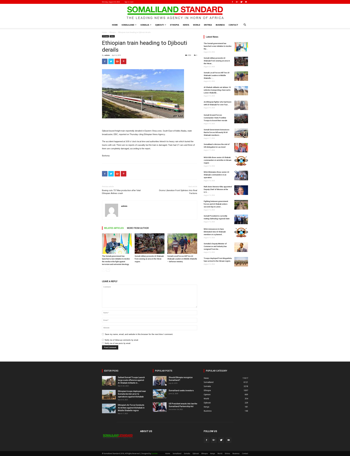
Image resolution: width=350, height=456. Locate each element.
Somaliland (128, 25)
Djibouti (159, 25)
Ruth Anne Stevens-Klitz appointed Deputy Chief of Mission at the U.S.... (218, 189)
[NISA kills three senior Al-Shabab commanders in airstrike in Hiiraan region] (241, 161)
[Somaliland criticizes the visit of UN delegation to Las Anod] (241, 147)
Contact (233, 25)
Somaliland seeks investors (181, 390)
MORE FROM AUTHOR (138, 228)
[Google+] (237, 2)
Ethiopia (174, 25)
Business (220, 25)
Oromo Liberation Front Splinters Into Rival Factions (178, 192)
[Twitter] (241, 2)
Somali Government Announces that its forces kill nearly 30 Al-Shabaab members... (216, 132)
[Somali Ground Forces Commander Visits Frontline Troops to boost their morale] (241, 118)
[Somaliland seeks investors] (160, 394)
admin (107, 55)
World (196, 25)
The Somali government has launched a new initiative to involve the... (217, 46)
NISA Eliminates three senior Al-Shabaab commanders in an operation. (217, 175)
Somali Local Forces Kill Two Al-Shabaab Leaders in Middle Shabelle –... (217, 75)
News (112, 36)
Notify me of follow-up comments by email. (122, 340)
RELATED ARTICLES (114, 228)
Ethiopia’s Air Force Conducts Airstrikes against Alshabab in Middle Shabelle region (131, 408)
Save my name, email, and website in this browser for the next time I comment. (139, 334)
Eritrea (208, 25)
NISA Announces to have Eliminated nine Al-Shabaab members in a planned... (215, 232)
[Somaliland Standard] (175, 13)
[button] (244, 25)
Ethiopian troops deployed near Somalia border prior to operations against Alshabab (132, 394)
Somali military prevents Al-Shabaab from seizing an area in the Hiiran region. (149, 259)
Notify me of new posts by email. (118, 343)
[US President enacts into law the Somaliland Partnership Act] (160, 407)
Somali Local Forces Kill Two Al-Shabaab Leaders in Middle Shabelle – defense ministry (182, 259)
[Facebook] (232, 2)
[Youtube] (246, 2)
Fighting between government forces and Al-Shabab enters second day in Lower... (216, 204)
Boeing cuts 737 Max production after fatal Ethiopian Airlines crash (121, 192)
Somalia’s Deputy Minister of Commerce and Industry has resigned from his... (215, 246)
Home (115, 25)
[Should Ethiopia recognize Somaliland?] (160, 381)
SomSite (154, 453)
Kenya (186, 25)
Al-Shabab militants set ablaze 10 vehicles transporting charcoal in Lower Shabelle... (217, 90)
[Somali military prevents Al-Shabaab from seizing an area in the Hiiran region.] (149, 243)
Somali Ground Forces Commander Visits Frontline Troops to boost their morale (215, 118)
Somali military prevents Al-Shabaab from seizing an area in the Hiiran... (217, 61)
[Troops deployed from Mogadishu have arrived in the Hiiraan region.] (241, 262)
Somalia (144, 25)
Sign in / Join (129, 2)
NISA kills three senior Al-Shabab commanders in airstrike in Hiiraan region (217, 160)
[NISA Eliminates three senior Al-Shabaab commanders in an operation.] (241, 175)
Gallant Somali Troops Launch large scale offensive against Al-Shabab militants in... (131, 380)
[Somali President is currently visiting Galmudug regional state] (241, 219)
